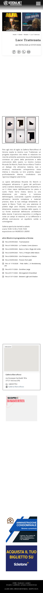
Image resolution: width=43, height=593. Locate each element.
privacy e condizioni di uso (29, 585)
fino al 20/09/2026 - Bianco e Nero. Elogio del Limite (23, 249)
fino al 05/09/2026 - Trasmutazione (17, 242)
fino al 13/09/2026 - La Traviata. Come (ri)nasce (21, 245)
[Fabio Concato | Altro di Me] (31, 21)
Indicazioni (8, 347)
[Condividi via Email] (29, 52)
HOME (14, 583)
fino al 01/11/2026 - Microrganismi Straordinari (21, 273)
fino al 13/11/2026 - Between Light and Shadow (21, 277)
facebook (21, 583)
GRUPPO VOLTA (33, 589)
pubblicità (16, 585)
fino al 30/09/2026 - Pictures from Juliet (18, 260)
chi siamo (9, 585)
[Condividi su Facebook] (14, 52)
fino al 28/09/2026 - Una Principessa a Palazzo (21, 256)
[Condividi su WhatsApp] (24, 52)
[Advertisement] (21, 91)
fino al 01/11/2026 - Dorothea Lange (17, 269)
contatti (27, 583)
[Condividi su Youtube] (19, 52)
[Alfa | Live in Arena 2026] (11, 21)
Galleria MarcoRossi (16, 387)
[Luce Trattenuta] (20, 129)
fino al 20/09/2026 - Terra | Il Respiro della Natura (22, 253)
